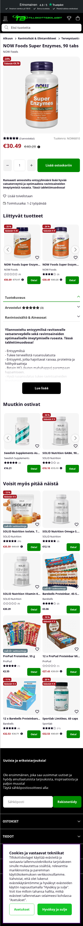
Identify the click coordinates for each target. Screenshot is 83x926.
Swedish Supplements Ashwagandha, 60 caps (34, 453)
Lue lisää (41, 388)
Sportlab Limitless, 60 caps (60, 718)
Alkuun (8, 38)
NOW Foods (10, 51)
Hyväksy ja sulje (54, 909)
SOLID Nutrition (51, 458)
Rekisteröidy (67, 802)
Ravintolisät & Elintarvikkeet (37, 38)
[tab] (40, 308)
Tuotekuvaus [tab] (15, 297)
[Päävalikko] (5, 18)
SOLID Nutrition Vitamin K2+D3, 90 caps (29, 594)
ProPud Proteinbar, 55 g (19, 656)
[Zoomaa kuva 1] (41, 95)
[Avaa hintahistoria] (38, 147)
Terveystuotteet (72, 38)
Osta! (34, 280)
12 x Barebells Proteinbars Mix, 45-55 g (28, 718)
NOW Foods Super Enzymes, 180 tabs (29, 264)
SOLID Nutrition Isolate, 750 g (23, 531)
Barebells (47, 599)
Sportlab (47, 723)
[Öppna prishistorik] (22, 279)
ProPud (7, 661)
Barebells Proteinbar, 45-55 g (61, 594)
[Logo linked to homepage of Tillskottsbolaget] (37, 18)
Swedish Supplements (16, 458)
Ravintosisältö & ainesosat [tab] (26, 317)
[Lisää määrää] (31, 165)
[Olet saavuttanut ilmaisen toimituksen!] (7, 165)
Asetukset (22, 909)
